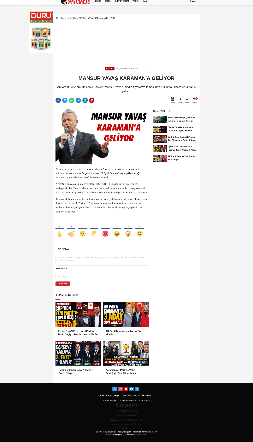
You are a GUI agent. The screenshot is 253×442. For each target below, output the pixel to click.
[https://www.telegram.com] (137, 389)
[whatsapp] (71, 100)
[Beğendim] (59, 229)
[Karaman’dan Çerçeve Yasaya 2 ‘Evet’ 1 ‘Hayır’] (78, 353)
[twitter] (64, 100)
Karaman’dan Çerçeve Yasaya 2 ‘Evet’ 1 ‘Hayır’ (75, 371)
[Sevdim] (82, 229)
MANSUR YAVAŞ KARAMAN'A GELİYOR (97, 18)
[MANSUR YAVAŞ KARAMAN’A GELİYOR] (102, 136)
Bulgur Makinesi (127, 400)
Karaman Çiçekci (111, 400)
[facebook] (58, 100)
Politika (73, 18)
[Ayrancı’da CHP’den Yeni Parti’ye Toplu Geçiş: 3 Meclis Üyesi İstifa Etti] (78, 314)
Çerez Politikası (129, 395)
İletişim (117, 395)
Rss (102, 395)
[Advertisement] (126, 42)
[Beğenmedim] (94, 229)
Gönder (63, 284)
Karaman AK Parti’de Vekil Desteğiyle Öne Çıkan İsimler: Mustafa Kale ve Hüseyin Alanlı (123, 372)
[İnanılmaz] (128, 229)
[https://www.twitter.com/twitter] (114, 389)
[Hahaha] (117, 229)
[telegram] (78, 100)
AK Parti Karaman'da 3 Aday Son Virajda (124, 333)
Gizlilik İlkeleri (144, 395)
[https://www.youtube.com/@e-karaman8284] (126, 389)
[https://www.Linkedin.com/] (131, 389)
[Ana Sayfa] (56, 18)
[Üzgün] (139, 229)
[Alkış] (71, 229)
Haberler (63, 18)
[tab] (63, 249)
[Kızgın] (105, 229)
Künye (109, 395)
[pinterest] (91, 100)
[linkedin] (85, 100)
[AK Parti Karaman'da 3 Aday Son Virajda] (126, 314)
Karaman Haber (142, 400)
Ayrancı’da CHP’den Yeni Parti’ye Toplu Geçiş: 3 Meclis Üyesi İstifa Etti (78, 333)
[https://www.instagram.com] (120, 389)
